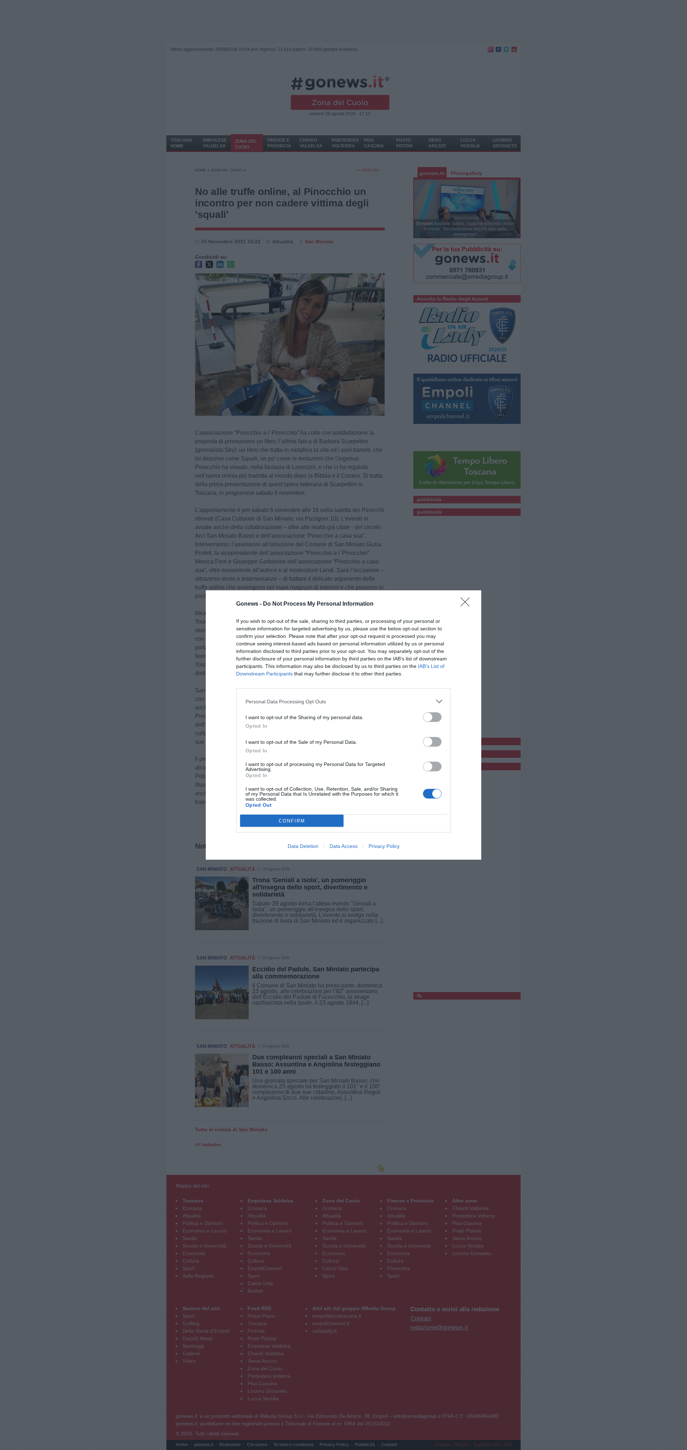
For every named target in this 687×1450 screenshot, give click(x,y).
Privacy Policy (384, 846)
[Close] (467, 604)
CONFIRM (292, 821)
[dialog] (343, 725)
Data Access (343, 846)
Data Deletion (303, 846)
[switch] (432, 717)
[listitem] (343, 701)
